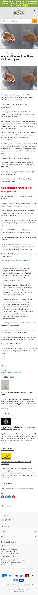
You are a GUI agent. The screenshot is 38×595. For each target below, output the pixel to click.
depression (22, 488)
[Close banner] (36, 4)
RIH (19, 587)
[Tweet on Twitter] (6, 496)
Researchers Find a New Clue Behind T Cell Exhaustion (16, 463)
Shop (8, 584)
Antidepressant (10, 488)
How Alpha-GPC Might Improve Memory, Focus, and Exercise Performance (18, 428)
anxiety (17, 488)
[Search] (34, 21)
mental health (30, 488)
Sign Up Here (5, 546)
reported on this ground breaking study (18, 260)
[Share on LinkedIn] (9, 496)
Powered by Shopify (19, 591)
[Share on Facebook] (2, 496)
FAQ (33, 584)
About (14, 584)
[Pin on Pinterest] (13, 496)
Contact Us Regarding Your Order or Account (14, 560)
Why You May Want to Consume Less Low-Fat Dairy (17, 393)
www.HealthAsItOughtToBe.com (11, 372)
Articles (20, 584)
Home (3, 584)
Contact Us (27, 584)
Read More (7, 414)
